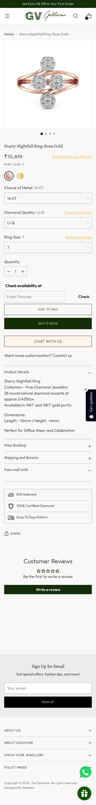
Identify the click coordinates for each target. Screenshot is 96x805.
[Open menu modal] (7, 16)
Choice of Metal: (24, 187)
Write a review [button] (48, 589)
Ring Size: (14, 237)
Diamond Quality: (24, 212)
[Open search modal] (75, 16)
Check (83, 296)
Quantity (12, 261)
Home (9, 34)
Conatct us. (63, 355)
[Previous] (13, 4)
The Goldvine (40, 783)
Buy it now (48, 323)
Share (15, 533)
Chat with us (48, 341)
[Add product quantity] (8, 271)
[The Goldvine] (45, 16)
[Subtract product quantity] (22, 271)
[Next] (83, 4)
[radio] (9, 176)
